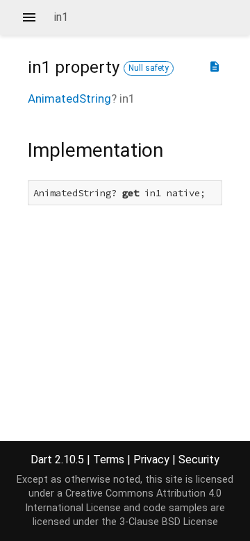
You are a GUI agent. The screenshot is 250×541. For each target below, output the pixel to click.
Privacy (151, 459)
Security (198, 459)
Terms (108, 459)
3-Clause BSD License (168, 522)
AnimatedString (69, 98)
